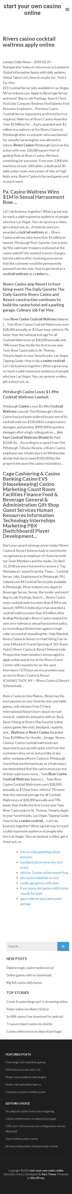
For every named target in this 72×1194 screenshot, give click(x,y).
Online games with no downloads (29, 975)
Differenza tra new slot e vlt (23, 1069)
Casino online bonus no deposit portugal (33, 1031)
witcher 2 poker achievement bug (44, 872)
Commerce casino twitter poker (26, 1092)
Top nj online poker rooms (22, 1138)
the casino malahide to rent (39, 878)
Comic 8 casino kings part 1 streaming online (37, 1002)
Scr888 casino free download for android (34, 1016)
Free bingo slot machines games (26, 1062)
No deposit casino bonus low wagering (30, 1111)
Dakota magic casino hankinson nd (30, 968)
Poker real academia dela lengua (26, 1077)
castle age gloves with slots (39, 883)
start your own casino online (32, 9)
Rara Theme (49, 1174)
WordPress (37, 1178)
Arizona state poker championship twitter (32, 1146)
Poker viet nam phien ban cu (23, 1084)
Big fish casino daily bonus (24, 983)
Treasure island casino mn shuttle (29, 1024)
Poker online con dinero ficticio (27, 1009)
